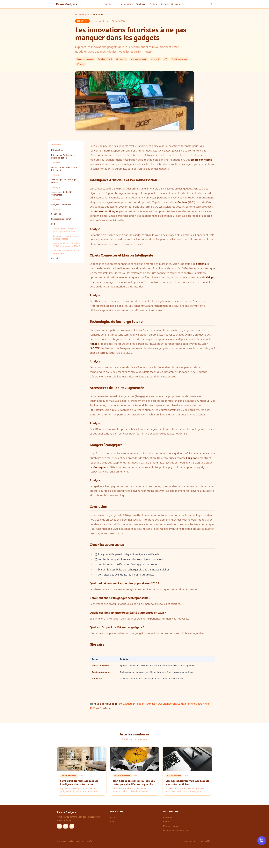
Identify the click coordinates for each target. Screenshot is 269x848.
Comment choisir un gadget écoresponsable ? (66, 237)
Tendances (141, 4)
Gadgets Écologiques (61, 204)
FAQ (53, 224)
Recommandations (124, 4)
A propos (167, 817)
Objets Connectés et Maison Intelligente (64, 168)
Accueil (113, 817)
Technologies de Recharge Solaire (63, 181)
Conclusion (56, 213)
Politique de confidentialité (175, 830)
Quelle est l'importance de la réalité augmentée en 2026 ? (66, 244)
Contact (166, 821)
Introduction (57, 150)
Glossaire (55, 258)
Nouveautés (177, 4)
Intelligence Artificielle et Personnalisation (63, 156)
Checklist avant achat (61, 219)
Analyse (56, 162)
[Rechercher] (212, 4)
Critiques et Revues (159, 4)
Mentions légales (171, 826)
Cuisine (108, 4)
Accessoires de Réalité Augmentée (61, 193)
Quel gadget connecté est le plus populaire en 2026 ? (66, 230)
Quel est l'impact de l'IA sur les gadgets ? (66, 252)
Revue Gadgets (82, 14)
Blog (112, 821)
